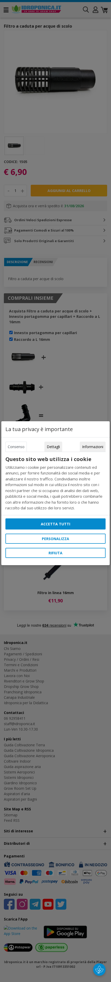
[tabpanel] (55, 483)
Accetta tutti (55, 523)
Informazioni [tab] (92, 446)
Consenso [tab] (16, 446)
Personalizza (55, 538)
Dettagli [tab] (53, 446)
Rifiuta (55, 552)
